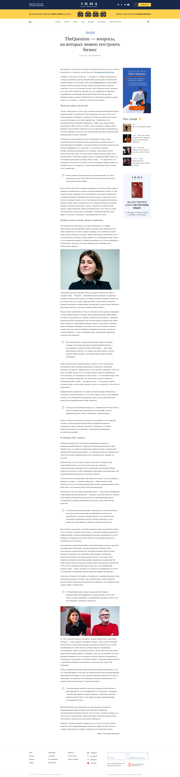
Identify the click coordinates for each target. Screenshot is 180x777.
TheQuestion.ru (99, 82)
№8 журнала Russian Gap (104, 72)
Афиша (75, 22)
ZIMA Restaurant (115, 22)
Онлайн (58, 22)
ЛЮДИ (90, 32)
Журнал (67, 22)
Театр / (134, 135)
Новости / (135, 158)
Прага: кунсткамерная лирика (141, 126)
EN (135, 4)
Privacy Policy (72, 756)
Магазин (91, 22)
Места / (134, 124)
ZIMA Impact (102, 22)
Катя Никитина (94, 55)
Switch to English (73, 759)
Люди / (134, 147)
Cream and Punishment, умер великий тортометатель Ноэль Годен (140, 150)
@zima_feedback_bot (115, 765)
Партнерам (51, 752)
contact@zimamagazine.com (117, 763)
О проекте (51, 756)
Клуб (83, 22)
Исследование (53, 759)
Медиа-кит (71, 752)
